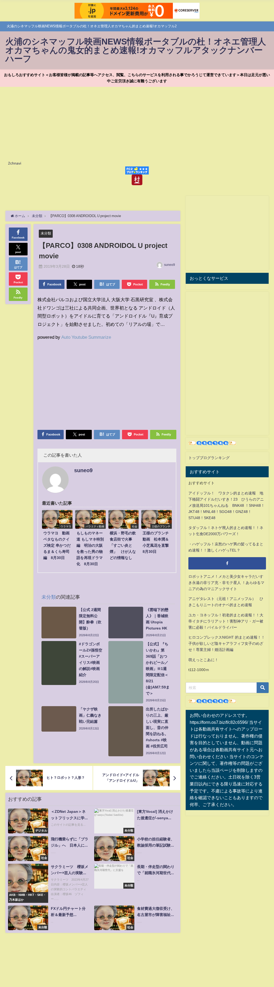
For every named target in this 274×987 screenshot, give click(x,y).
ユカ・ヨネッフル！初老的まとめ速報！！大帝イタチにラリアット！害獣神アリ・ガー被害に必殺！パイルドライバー (225, 621)
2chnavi (14, 163)
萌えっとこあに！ (203, 660)
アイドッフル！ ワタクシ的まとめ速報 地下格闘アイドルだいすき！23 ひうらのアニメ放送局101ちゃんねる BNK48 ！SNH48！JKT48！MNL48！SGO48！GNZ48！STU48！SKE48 (226, 505)
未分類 (46, 233)
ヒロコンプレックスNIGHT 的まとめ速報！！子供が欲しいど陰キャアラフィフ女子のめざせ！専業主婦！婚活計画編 (226, 643)
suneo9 (169, 264)
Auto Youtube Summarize (86, 337)
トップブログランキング (209, 458)
